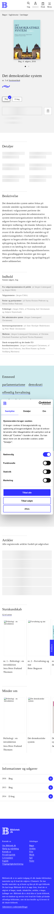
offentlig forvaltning (16, 392)
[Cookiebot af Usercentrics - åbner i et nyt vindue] (39, 403)
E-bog (17, 99)
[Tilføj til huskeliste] (48, 111)
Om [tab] (44, 411)
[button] (27, 778)
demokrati (36, 384)
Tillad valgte (27, 500)
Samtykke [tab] (10, 411)
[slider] (27, 41)
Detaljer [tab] (27, 411)
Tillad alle (27, 492)
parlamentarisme (13, 384)
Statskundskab (12, 609)
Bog (6, 99)
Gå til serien (7, 615)
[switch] (47, 463)
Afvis (27, 509)
